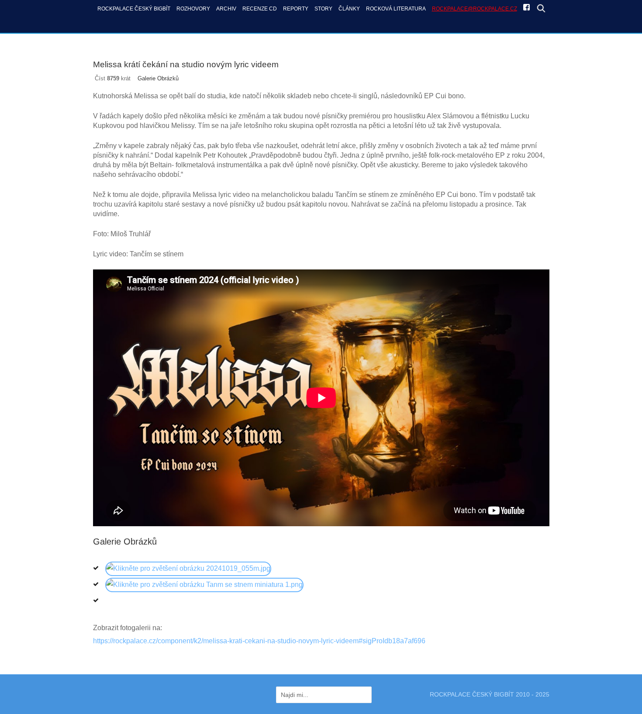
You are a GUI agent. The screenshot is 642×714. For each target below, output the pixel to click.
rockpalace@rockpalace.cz (474, 8)
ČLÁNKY (349, 8)
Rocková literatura (396, 8)
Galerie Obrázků (158, 78)
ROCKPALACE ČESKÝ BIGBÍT (133, 8)
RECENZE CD (259, 8)
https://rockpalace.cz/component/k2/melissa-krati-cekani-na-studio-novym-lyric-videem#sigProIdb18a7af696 (259, 641)
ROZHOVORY (193, 8)
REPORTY (295, 8)
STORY (323, 8)
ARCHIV (226, 8)
